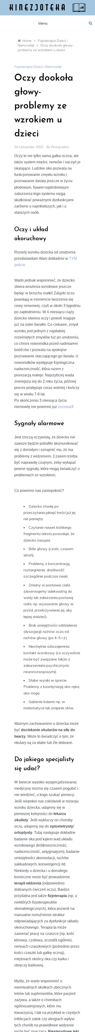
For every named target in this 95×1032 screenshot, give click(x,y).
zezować (65, 407)
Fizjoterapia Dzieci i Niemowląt (37, 67)
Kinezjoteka (60, 147)
